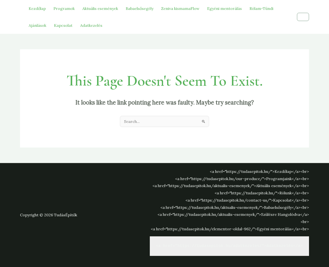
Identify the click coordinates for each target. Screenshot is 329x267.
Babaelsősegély (139, 8)
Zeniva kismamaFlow (180, 8)
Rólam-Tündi (261, 8)
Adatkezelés (91, 25)
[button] (303, 17)
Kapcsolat (63, 25)
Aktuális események (100, 8)
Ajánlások (37, 25)
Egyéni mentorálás (224, 8)
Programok (64, 8)
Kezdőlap (37, 8)
